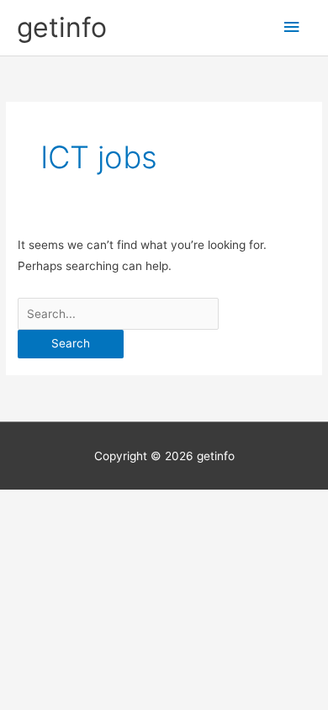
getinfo (62, 27)
